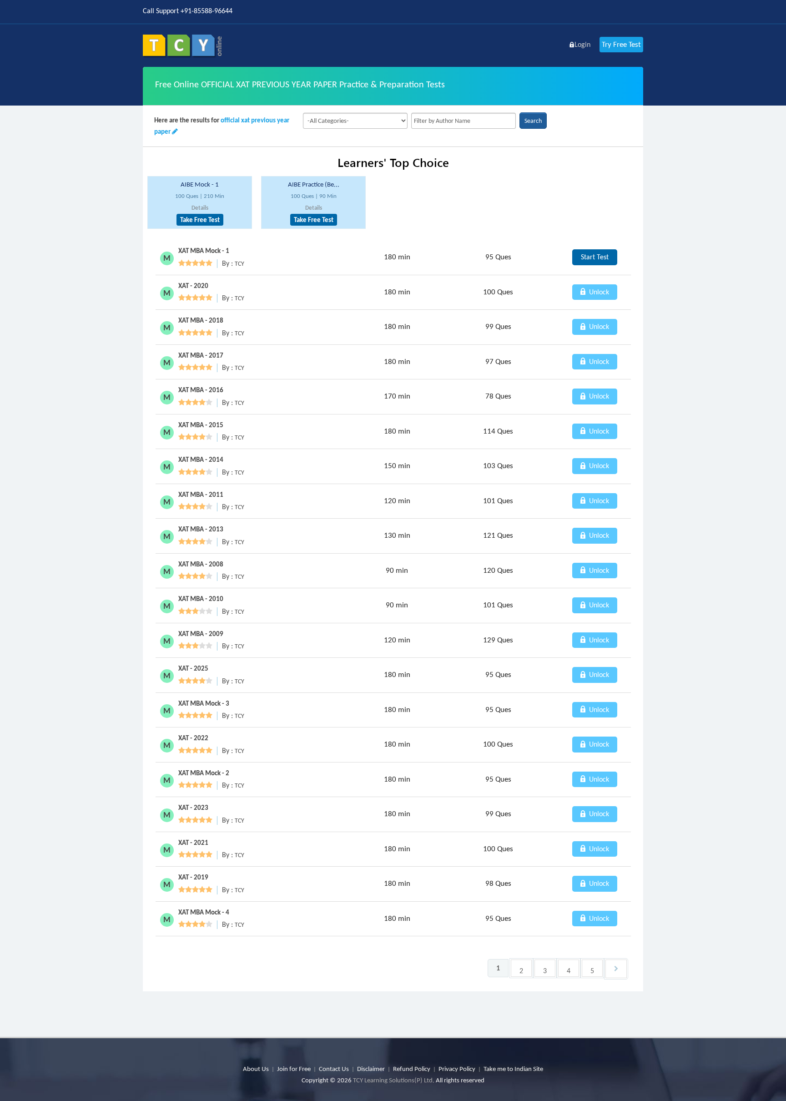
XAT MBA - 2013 (200, 529)
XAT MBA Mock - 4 (203, 912)
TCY (239, 264)
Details (199, 207)
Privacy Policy (456, 1069)
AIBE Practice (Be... (313, 184)
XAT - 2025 (193, 668)
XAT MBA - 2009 (200, 634)
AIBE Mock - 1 (200, 184)
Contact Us (334, 1069)
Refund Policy (411, 1069)
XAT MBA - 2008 (200, 564)
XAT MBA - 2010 (200, 599)
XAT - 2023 (193, 807)
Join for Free (294, 1069)
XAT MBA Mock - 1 (203, 251)
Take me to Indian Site (513, 1069)
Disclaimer (371, 1069)
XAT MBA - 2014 (200, 459)
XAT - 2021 (193, 842)
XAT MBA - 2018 (200, 320)
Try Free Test (621, 44)
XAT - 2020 (193, 286)
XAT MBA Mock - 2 (203, 773)
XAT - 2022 (193, 738)
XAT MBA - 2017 (200, 355)
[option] (199, 202)
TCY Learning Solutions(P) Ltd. (393, 1080)
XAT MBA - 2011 (200, 494)
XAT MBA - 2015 (200, 425)
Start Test (595, 257)
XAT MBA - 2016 (200, 390)
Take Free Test (200, 220)
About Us (256, 1069)
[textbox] (463, 121)
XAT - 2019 (193, 877)
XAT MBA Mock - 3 (203, 703)
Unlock (598, 292)
